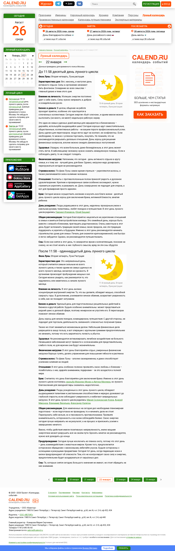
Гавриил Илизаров (65, 212)
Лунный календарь (154, 15)
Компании (118, 15)
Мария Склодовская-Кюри (100, 400)
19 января (59, 479)
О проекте (52, 493)
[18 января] (48, 479)
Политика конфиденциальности (118, 496)
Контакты (86, 493)
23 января (121, 479)
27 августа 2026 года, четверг (105, 31)
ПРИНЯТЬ (123, 548)
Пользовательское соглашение (89, 496)
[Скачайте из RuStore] (19, 168)
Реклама (76, 493)
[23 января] (65, 62)
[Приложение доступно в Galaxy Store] (19, 177)
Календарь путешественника (94, 19)
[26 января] (161, 479)
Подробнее (108, 548)
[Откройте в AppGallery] (19, 186)
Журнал (46, 3)
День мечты (137, 35)
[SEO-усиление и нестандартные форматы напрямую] (150, 122)
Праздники (45, 15)
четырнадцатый (16, 102)
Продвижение (64, 493)
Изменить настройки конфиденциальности (27, 542)
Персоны (133, 15)
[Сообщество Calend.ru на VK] (80, 3)
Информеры (97, 493)
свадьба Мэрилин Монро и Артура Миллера (88, 382)
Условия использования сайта (61, 496)
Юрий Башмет (82, 212)
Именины (60, 15)
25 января (150, 479)
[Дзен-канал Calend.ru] (69, 3)
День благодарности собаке (57, 35)
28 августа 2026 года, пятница (149, 31)
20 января (74, 479)
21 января (89, 479)
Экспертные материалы (128, 19)
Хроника (103, 15)
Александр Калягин (81, 403)
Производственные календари (56, 19)
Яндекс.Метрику (90, 548)
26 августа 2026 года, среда (60, 31)
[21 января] (40, 62)
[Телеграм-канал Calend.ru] (58, 3)
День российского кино (99, 35)
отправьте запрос (134, 537)
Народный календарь (82, 15)
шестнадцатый (16, 134)
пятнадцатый (15, 107)
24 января (135, 479)
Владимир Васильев (59, 403)
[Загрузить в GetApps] (19, 195)
